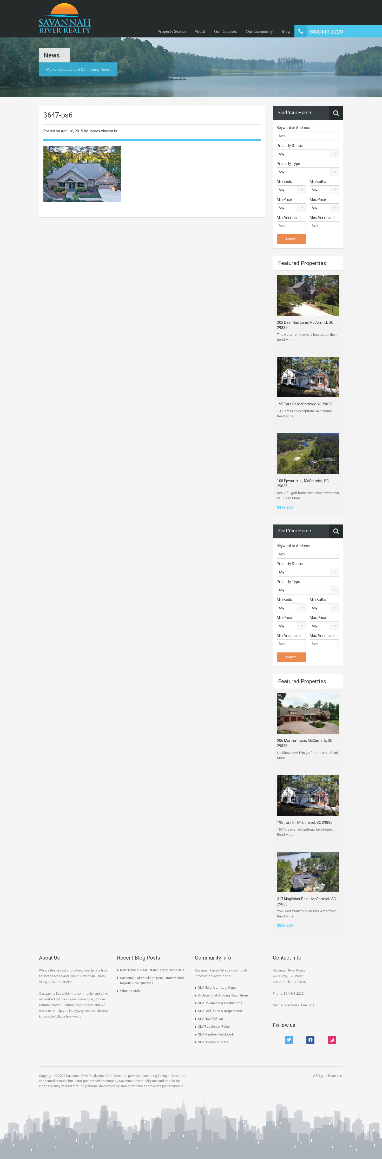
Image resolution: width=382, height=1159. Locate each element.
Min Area (289, 217)
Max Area (322, 217)
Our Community (259, 31)
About (200, 31)
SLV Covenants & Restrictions (220, 1003)
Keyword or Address (293, 128)
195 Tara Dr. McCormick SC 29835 (304, 404)
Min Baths (318, 181)
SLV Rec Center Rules (214, 1026)
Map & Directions (286, 1005)
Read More (285, 340)
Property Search (171, 31)
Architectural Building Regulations (223, 995)
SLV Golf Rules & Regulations (220, 1011)
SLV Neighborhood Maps (217, 987)
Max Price (318, 199)
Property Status (290, 146)
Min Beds (284, 181)
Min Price (284, 199)
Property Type (288, 163)
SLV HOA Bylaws (210, 1019)
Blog (286, 31)
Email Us (307, 1005)
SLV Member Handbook (216, 1034)
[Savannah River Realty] (65, 18)
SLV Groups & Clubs (213, 1042)
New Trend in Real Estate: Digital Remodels (152, 970)
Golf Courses (225, 31)
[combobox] (308, 154)
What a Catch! (130, 991)
